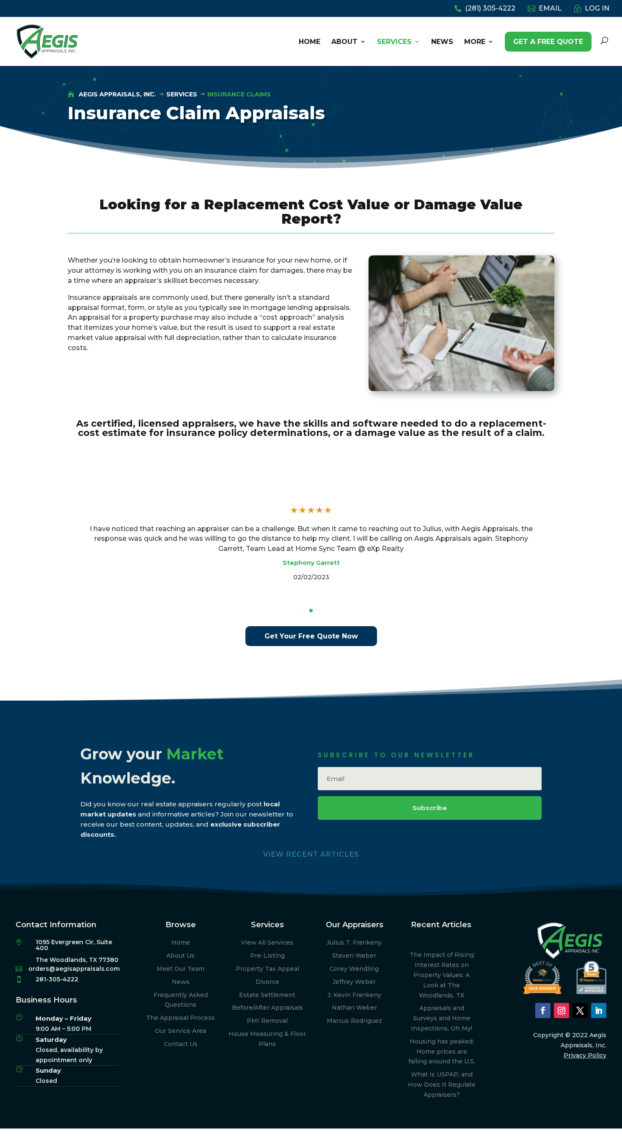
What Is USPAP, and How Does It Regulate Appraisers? (442, 1084)
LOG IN (597, 8)
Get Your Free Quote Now (311, 636)
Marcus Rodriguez (354, 1020)
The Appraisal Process (180, 1018)
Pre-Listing (267, 955)
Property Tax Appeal (267, 968)
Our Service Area (180, 1031)
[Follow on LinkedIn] (598, 1010)
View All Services (267, 942)
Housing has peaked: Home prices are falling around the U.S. (441, 1052)
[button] (304, 611)
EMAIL (550, 8)
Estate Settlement (267, 995)
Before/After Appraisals (267, 1007)
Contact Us (181, 1044)
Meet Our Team (180, 968)
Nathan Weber (354, 1007)
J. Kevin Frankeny (354, 995)
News (181, 982)
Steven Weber (354, 955)
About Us (180, 955)
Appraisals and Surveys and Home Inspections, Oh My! (441, 1018)
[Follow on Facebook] (542, 1010)
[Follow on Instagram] (561, 1010)
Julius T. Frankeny (354, 942)
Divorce (267, 982)
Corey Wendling (354, 968)
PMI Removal (267, 1020)
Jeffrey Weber (354, 982)
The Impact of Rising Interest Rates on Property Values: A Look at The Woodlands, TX (442, 975)
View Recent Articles (311, 854)
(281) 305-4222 (490, 8)
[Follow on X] (580, 1010)
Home (180, 942)
